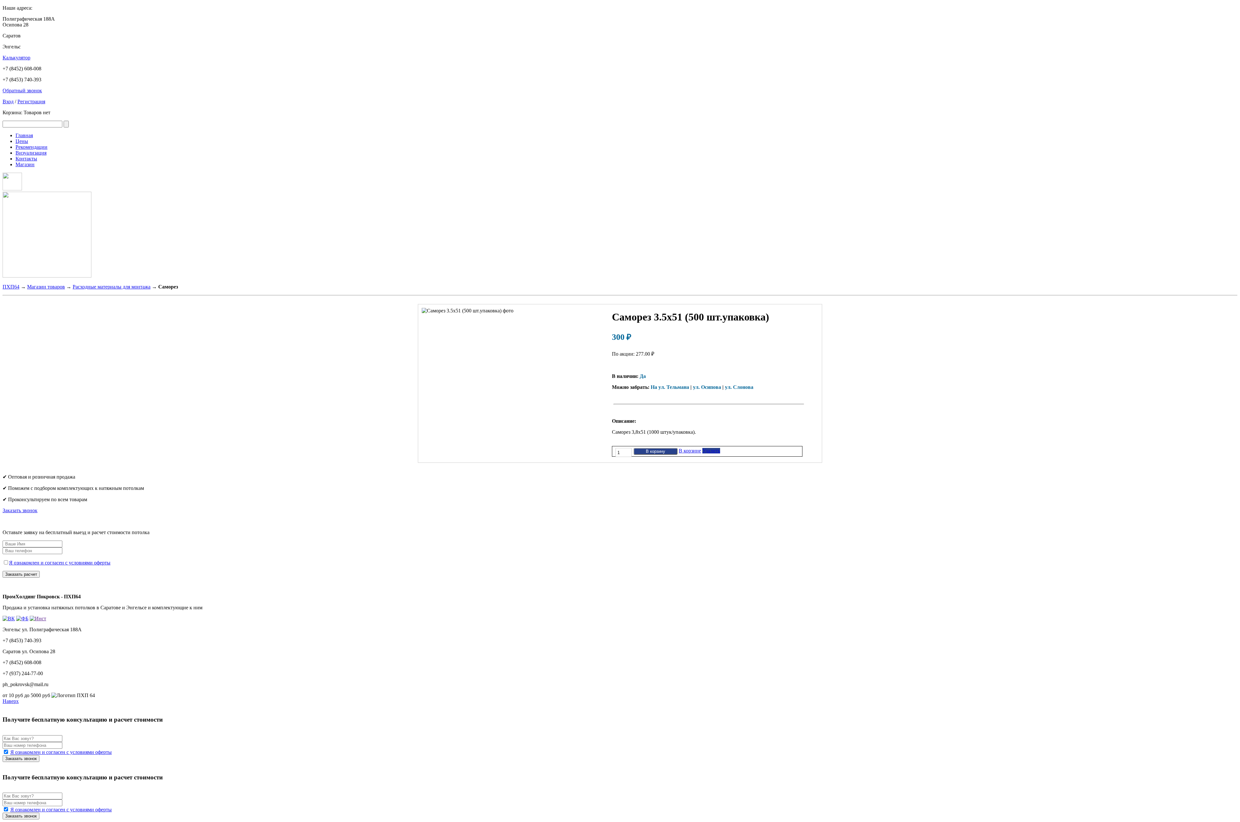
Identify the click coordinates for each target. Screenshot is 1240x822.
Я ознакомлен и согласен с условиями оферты (59, 562)
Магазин (25, 164)
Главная (24, 135)
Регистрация (31, 101)
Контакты (26, 158)
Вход (8, 101)
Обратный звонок (22, 90)
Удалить (711, 450)
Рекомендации (31, 147)
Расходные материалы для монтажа (111, 286)
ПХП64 (11, 286)
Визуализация (31, 153)
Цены (22, 141)
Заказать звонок (20, 510)
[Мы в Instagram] (12, 188)
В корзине (690, 450)
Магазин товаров (46, 286)
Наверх (11, 701)
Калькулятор (16, 57)
